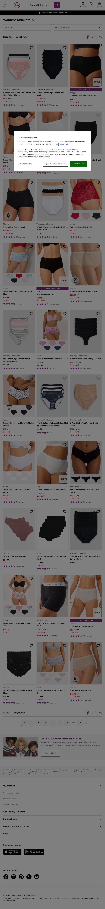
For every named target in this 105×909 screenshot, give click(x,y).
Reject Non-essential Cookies (55, 164)
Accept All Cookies (78, 164)
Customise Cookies (25, 164)
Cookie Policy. (64, 144)
